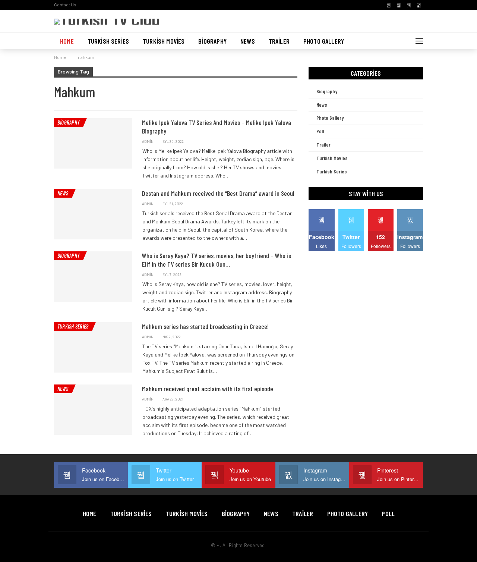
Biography (212, 41)
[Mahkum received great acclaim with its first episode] (93, 409)
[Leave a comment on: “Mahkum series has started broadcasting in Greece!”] (295, 337)
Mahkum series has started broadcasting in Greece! (205, 326)
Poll (320, 131)
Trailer (279, 41)
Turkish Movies (163, 41)
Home (67, 41)
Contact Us (65, 4)
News (247, 41)
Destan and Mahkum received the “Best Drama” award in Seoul (218, 193)
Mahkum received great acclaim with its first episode (207, 388)
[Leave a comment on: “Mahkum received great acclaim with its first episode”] (295, 399)
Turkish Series (108, 41)
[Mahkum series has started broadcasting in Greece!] (93, 347)
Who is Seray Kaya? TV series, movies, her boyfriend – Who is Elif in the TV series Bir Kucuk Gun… (216, 259)
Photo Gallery (323, 41)
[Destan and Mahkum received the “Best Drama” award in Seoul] (93, 214)
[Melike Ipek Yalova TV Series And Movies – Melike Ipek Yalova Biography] (93, 143)
